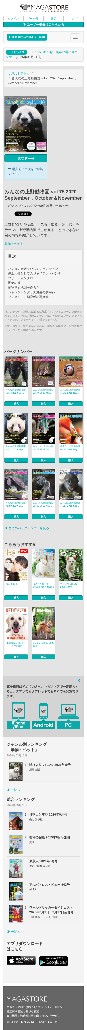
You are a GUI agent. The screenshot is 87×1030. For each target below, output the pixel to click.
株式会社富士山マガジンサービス (40, 1015)
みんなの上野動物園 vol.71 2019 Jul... (43, 448)
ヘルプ (74, 18)
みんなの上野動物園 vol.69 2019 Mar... (16, 504)
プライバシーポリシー (51, 1007)
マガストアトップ (20, 73)
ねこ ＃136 (11, 584)
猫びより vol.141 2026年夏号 (68, 585)
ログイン (13, 18)
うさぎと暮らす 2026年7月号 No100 (43, 585)
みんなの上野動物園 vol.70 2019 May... (70, 448)
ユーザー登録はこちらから (45, 24)
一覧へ (15, 790)
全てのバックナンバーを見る (28, 528)
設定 (53, 18)
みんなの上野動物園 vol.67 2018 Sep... (70, 504)
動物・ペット (13, 243)
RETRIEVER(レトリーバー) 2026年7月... (16, 644)
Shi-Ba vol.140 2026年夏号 (43, 644)
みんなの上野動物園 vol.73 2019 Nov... (70, 391)
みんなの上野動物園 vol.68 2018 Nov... (43, 504)
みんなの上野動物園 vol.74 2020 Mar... (43, 391)
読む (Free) (26, 158)
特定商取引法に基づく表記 (23, 1011)
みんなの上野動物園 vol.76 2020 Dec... (16, 391)
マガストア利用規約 (19, 1007)
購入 (16, 403)
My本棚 (33, 18)
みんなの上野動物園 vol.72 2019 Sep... (16, 448)
